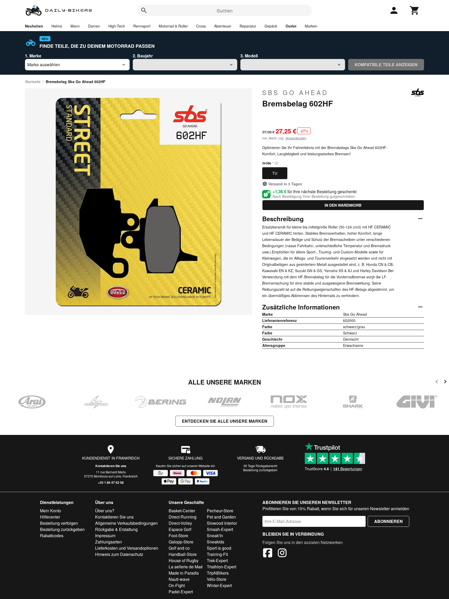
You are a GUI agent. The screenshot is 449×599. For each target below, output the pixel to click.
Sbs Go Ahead (295, 92)
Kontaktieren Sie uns (110, 466)
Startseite (33, 81)
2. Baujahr (143, 56)
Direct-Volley (180, 523)
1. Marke (33, 56)
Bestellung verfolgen (59, 523)
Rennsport (141, 26)
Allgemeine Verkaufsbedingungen (126, 523)
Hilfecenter (50, 517)
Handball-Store (183, 554)
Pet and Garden (221, 517)
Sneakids (215, 542)
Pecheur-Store (220, 511)
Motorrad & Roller (173, 26)
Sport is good (219, 548)
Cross (201, 26)
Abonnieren (388, 521)
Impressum (105, 536)
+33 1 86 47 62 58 (111, 482)
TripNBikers (218, 573)
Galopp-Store (181, 542)
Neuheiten (34, 26)
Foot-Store (178, 536)
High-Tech (116, 26)
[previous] (436, 382)
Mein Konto (50, 511)
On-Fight (177, 585)
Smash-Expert (220, 529)
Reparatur (248, 26)
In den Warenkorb (343, 205)
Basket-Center (182, 511)
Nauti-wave (179, 579)
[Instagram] (282, 554)
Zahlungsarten (108, 542)
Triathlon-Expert (221, 567)
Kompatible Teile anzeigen (386, 65)
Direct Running (182, 517)
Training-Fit (217, 554)
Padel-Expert (181, 592)
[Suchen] (144, 10)
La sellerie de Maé (186, 567)
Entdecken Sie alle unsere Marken (224, 421)
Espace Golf (180, 529)
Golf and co (179, 548)
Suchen (225, 10)
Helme (56, 26)
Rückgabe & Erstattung (116, 529)
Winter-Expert (219, 585)
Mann (75, 26)
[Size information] (276, 163)
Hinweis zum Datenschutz (119, 554)
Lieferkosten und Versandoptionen (126, 548)
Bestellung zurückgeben (260, 470)
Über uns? (104, 511)
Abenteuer (222, 26)
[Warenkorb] (415, 10)
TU (274, 173)
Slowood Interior (222, 523)
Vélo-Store (216, 579)
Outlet (291, 26)
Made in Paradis (184, 573)
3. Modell (249, 56)
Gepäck (271, 26)
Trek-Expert (217, 560)
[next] (445, 382)
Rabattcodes (51, 536)
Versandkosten (295, 138)
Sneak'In (215, 536)
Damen (94, 26)
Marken (311, 26)
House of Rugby (184, 560)
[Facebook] (267, 554)
